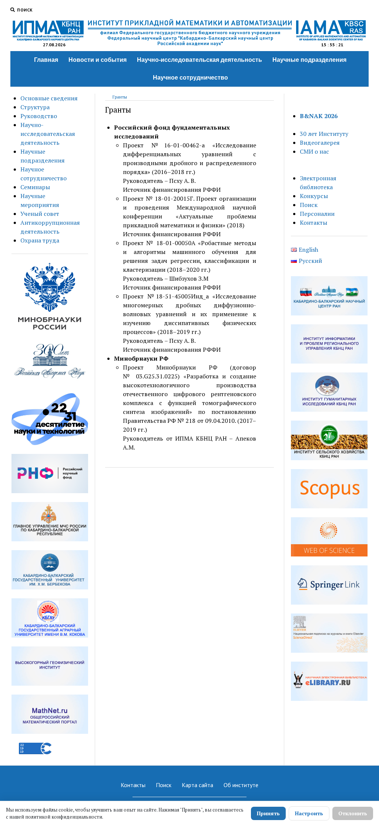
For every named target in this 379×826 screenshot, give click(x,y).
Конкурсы (314, 196)
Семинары (35, 187)
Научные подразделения (309, 60)
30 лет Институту (324, 134)
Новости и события (97, 60)
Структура (35, 107)
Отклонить (352, 813)
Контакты (313, 222)
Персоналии (317, 214)
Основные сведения (49, 98)
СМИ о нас (314, 151)
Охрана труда (39, 240)
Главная (46, 60)
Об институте (241, 785)
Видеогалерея (320, 142)
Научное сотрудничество (190, 77)
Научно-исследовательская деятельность (199, 60)
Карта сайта (197, 785)
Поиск (309, 205)
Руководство (38, 116)
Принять (268, 813)
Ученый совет (39, 214)
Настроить (309, 813)
